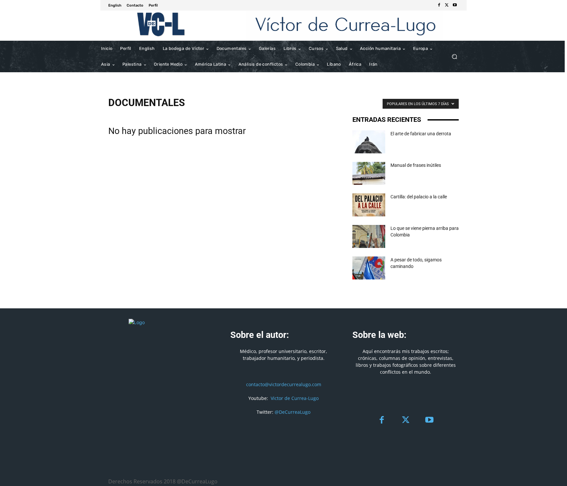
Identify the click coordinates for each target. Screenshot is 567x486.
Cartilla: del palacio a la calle (418, 196)
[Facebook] (439, 5)
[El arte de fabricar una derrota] (368, 141)
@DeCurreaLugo (292, 412)
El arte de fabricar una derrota (420, 133)
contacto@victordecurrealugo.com (283, 384)
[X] (447, 5)
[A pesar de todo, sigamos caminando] (368, 267)
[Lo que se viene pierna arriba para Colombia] (368, 236)
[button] (454, 56)
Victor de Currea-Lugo (295, 398)
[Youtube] (455, 5)
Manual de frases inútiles (415, 165)
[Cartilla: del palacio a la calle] (368, 204)
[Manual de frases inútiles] (368, 173)
